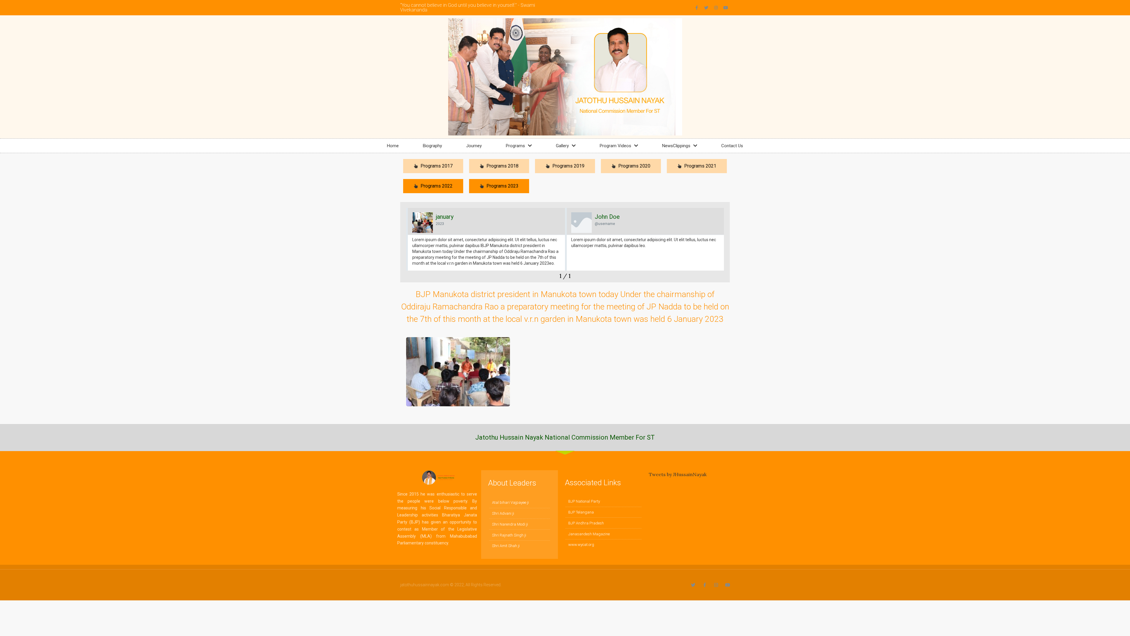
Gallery (562, 145)
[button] (404, 245)
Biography (432, 145)
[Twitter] (706, 8)
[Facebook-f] (696, 8)
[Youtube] (726, 8)
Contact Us (732, 145)
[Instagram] (716, 8)
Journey (474, 145)
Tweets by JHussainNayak (678, 474)
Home (393, 145)
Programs (515, 145)
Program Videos (615, 145)
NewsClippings (676, 145)
